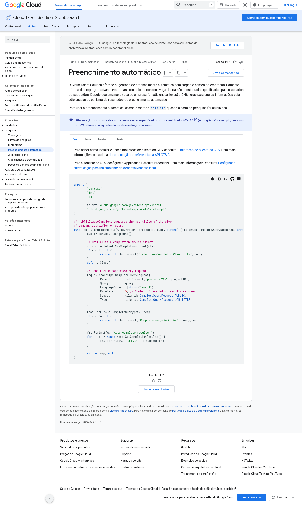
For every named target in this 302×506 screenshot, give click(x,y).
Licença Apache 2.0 (121, 410)
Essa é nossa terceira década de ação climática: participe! (199, 488)
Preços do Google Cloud (75, 454)
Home (72, 61)
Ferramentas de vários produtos (119, 5)
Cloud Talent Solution (33, 17)
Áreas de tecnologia (69, 5)
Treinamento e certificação (198, 473)
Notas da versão (131, 460)
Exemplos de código (194, 460)
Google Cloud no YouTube (258, 467)
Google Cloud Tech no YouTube (262, 473)
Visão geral (13, 26)
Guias (32, 26)
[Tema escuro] (212, 178)
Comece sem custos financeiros (269, 18)
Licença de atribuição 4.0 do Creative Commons (202, 406)
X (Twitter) (249, 460)
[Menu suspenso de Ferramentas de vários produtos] (147, 5)
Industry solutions (115, 61)
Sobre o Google (70, 488)
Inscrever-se (251, 497)
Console (230, 5)
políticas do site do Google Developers (195, 410)
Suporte (93, 26)
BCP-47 (188, 120)
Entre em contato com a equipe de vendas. (87, 467)
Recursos (112, 26)
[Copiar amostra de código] (219, 178)
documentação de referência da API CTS (140, 155)
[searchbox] (27, 39)
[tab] (75, 139)
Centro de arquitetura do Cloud (201, 467)
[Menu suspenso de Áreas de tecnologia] (88, 5)
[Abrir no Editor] (225, 178)
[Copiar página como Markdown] (178, 72)
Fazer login (289, 5)
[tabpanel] (156, 255)
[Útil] (235, 62)
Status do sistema (132, 467)
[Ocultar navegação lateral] (49, 498)
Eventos (247, 454)
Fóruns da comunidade (135, 447)
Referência (51, 26)
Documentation (90, 61)
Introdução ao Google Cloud (199, 454)
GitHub (185, 447)
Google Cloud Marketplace (77, 460)
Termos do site (112, 488)
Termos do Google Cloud (142, 488)
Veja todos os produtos (75, 447)
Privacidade (91, 488)
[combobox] (194, 5)
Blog (244, 447)
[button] (27, 75)
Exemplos (73, 26)
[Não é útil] (241, 62)
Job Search (70, 17)
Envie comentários (226, 73)
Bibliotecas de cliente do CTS (198, 150)
